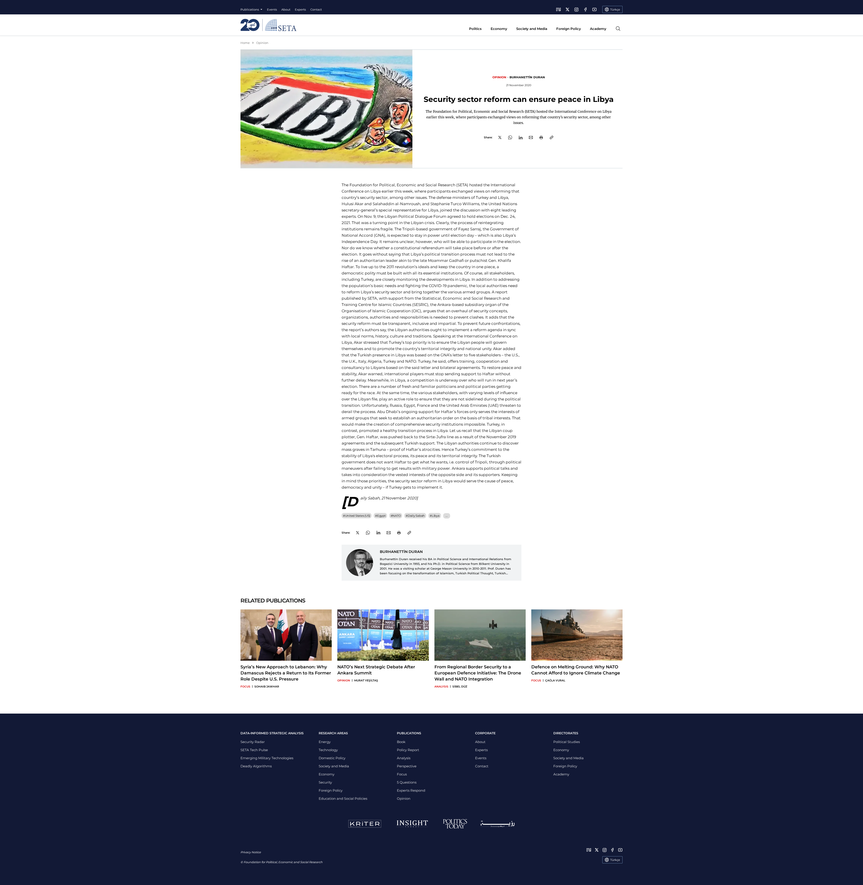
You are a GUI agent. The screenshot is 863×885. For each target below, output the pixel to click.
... (446, 515)
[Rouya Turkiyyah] (497, 823)
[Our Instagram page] (576, 9)
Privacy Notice (250, 852)
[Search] (618, 28)
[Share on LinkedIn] (521, 137)
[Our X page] (567, 9)
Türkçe (615, 860)
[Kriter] (364, 824)
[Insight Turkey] (412, 823)
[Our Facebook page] (585, 9)
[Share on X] (500, 137)
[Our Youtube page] (594, 9)
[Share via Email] (531, 137)
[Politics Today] (455, 823)
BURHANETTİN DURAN (527, 77)
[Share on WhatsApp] (510, 137)
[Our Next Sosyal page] (558, 9)
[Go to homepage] (268, 25)
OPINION (499, 77)
